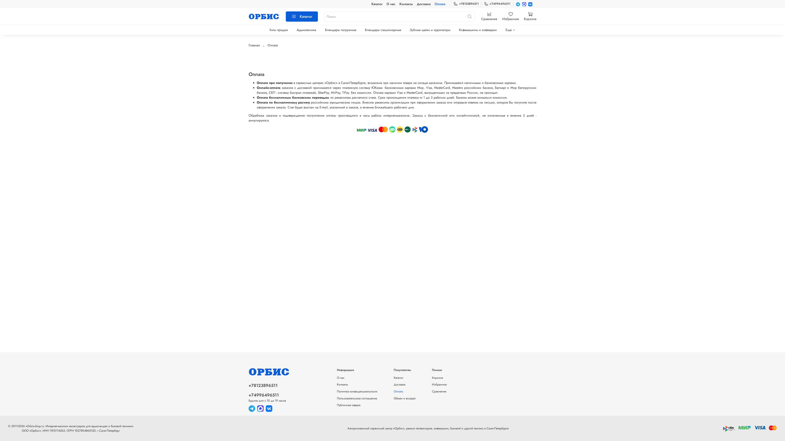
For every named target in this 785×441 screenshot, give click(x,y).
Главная (254, 45)
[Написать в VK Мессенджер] (530, 4)
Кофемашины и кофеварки (478, 30)
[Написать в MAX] (524, 4)
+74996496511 (500, 4)
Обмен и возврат (405, 398)
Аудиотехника (306, 30)
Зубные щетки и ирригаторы (430, 30)
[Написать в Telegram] (518, 4)
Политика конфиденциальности (357, 391)
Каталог (376, 4)
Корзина (437, 378)
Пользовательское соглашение (357, 398)
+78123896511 (469, 4)
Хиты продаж (278, 30)
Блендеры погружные (340, 30)
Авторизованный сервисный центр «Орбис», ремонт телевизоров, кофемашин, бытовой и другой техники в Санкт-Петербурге (428, 428)
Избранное (439, 384)
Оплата (440, 4)
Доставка (424, 4)
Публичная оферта (348, 405)
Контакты (406, 4)
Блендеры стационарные (383, 30)
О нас (391, 4)
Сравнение (439, 391)
